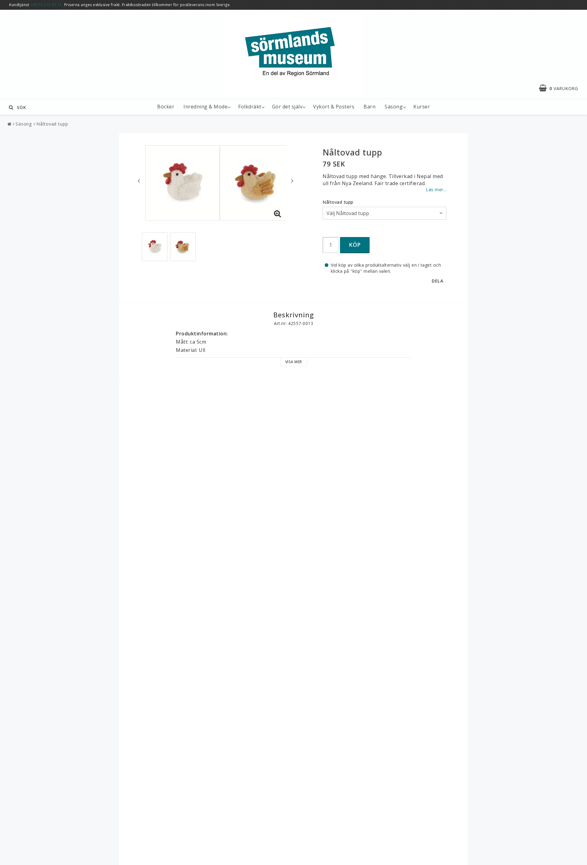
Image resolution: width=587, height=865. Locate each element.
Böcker (165, 106)
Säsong (394, 106)
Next (292, 180)
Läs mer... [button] (436, 189)
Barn (369, 106)
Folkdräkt (249, 106)
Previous (139, 180)
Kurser (421, 106)
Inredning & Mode (205, 106)
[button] (561, 88)
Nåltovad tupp (52, 124)
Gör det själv (287, 106)
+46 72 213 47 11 (46, 4)
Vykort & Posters (333, 106)
